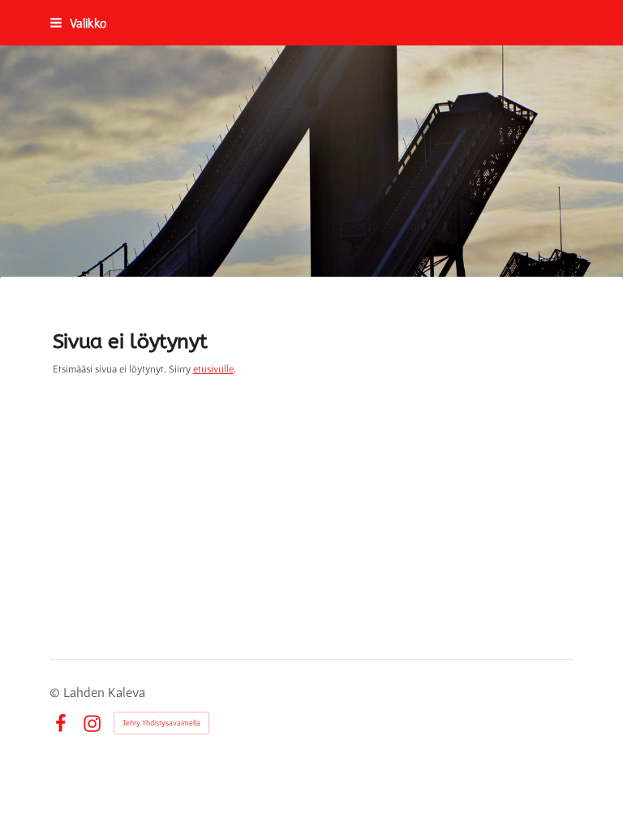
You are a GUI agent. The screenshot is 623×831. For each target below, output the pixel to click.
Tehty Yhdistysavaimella (161, 722)
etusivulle (213, 369)
